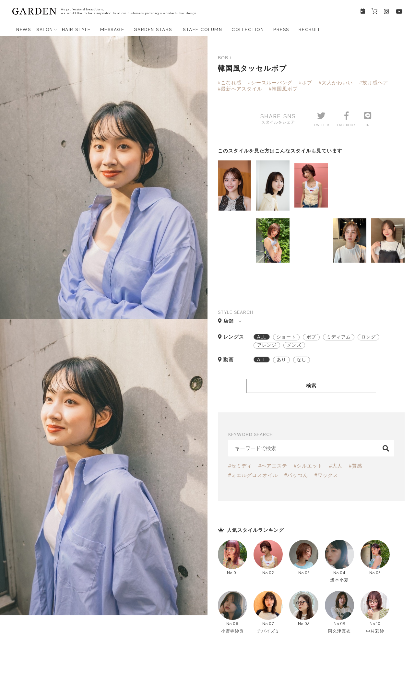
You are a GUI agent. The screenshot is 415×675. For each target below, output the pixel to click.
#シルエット (308, 465)
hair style (76, 29)
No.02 (268, 572)
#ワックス (326, 475)
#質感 (355, 465)
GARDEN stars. (154, 29)
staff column (202, 29)
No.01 (232, 572)
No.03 (304, 572)
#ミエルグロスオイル (253, 475)
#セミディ (240, 465)
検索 (311, 385)
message (112, 29)
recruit (310, 29)
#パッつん (296, 475)
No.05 (375, 572)
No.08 (304, 623)
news (23, 29)
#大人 (335, 465)
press (281, 29)
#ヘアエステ (272, 465)
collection (247, 29)
